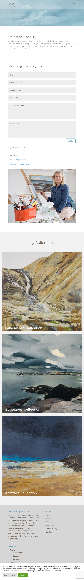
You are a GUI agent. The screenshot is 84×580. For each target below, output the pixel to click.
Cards (12, 563)
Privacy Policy (51, 529)
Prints (12, 550)
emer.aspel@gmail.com (19, 164)
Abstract (16, 559)
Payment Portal (52, 525)
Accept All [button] (22, 575)
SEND (71, 141)
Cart (47, 522)
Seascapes (17, 556)
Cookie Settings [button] (10, 575)
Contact (49, 532)
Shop (48, 519)
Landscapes (18, 553)
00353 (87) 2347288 (18, 160)
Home (48, 515)
